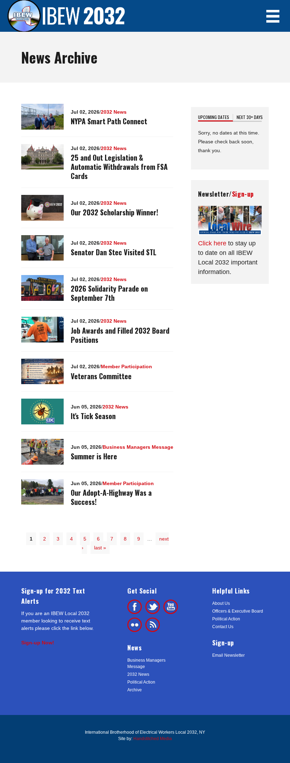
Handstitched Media (152, 738)
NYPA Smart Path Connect (109, 121)
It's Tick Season (93, 416)
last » (100, 547)
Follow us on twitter (152, 607)
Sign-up (243, 193)
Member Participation (126, 366)
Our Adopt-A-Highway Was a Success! (111, 497)
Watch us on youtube (170, 607)
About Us (221, 603)
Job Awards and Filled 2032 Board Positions (120, 335)
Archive (134, 689)
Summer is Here (94, 456)
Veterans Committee (101, 376)
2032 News (114, 112)
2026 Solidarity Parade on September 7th (109, 293)
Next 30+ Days (250, 117)
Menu (272, 16)
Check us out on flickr (134, 625)
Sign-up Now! (37, 642)
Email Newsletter (228, 655)
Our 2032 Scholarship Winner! (114, 212)
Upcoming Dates (215, 117)
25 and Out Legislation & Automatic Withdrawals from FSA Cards (119, 166)
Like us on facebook (134, 607)
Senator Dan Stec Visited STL (113, 252)
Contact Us (222, 626)
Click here (212, 243)
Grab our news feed (152, 625)
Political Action (141, 682)
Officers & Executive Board (237, 611)
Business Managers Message (138, 447)
